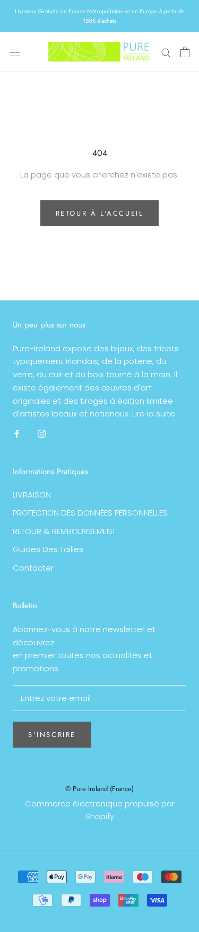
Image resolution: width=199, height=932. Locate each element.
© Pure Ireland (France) (99, 789)
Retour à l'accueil (100, 213)
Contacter (33, 567)
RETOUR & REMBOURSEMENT (64, 531)
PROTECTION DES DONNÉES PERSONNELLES (90, 512)
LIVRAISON (32, 494)
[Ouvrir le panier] (184, 52)
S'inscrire (52, 735)
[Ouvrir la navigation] (15, 52)
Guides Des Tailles (48, 549)
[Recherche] (166, 51)
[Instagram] (42, 433)
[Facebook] (17, 433)
